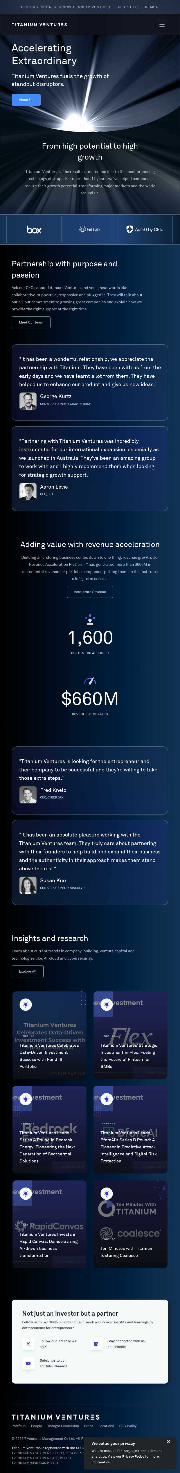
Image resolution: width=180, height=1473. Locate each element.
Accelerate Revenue (90, 592)
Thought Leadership (63, 1426)
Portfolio (19, 1426)
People (36, 1426)
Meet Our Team (31, 322)
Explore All (27, 971)
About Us (26, 100)
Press (88, 1426)
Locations (106, 1426)
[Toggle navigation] (162, 24)
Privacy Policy (133, 1456)
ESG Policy (128, 1426)
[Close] (168, 1441)
